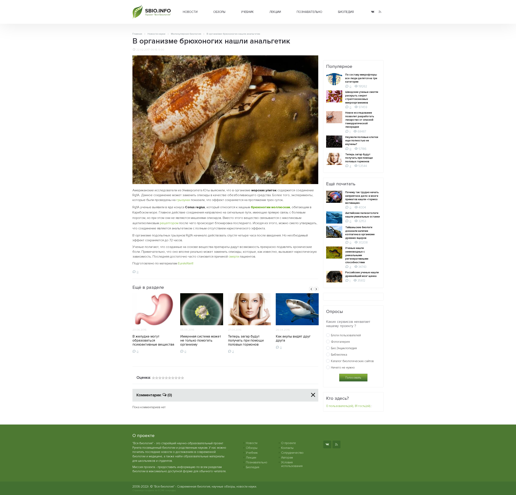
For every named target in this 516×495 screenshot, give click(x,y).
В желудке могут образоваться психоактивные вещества (153, 340)
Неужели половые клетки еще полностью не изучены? (361, 141)
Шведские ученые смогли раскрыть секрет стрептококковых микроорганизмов (361, 97)
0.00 (161, 49)
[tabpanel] (154, 323)
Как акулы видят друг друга (293, 338)
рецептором (169, 223)
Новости (190, 12)
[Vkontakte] (372, 12)
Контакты (287, 448)
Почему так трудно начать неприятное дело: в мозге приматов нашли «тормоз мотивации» (362, 198)
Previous (311, 289)
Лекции (275, 12)
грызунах (183, 200)
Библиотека (339, 354)
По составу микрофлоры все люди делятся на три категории (361, 78)
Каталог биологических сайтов (352, 361)
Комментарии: (154, 395)
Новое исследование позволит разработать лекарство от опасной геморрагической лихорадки (359, 119)
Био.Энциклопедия (344, 348)
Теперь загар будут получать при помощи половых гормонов (246, 340)
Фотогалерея (340, 342)
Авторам (287, 457)
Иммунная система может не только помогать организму (200, 340)
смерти (234, 257)
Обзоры (219, 12)
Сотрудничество (292, 453)
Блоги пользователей (346, 335)
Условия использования (292, 464)
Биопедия (346, 12)
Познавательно (309, 12)
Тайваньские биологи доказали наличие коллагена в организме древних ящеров (360, 233)
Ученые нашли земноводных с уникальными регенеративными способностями (356, 255)
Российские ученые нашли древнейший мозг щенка (362, 274)
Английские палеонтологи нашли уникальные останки (362, 214)
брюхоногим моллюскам (270, 207)
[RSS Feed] (380, 12)
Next (316, 289)
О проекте (288, 443)
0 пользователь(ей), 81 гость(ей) (348, 406)
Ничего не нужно (343, 367)
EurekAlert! (185, 263)
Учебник (247, 12)
